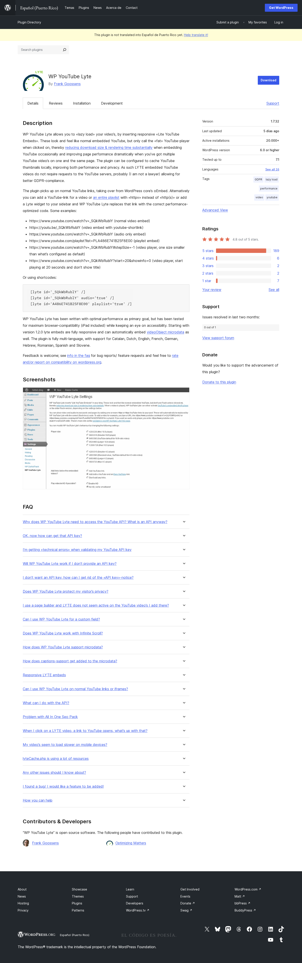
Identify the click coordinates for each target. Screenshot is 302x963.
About (22, 889)
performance (268, 188)
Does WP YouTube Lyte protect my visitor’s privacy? (65, 591)
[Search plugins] (64, 49)
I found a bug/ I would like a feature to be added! (63, 786)
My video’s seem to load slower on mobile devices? (65, 745)
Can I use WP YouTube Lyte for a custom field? (61, 619)
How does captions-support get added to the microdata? (70, 661)
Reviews (56, 103)
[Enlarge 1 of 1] (183, 393)
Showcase (79, 889)
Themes (78, 896)
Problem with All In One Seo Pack (50, 717)
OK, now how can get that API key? (52, 536)
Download (268, 80)
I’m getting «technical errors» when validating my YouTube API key (77, 550)
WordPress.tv (137, 910)
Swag (186, 910)
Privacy (23, 910)
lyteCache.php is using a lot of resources (56, 759)
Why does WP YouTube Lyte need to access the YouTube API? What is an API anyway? (95, 522)
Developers (134, 903)
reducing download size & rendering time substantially (109, 147)
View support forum (218, 338)
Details (32, 103)
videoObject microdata (165, 332)
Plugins (77, 903)
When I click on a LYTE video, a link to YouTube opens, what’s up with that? (85, 731)
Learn (130, 889)
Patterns (78, 910)
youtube (272, 197)
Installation (82, 103)
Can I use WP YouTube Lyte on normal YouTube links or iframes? (75, 689)
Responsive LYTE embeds (44, 675)
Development (112, 103)
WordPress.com (248, 889)
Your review (211, 289)
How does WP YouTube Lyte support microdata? (63, 647)
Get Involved (189, 889)
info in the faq (78, 355)
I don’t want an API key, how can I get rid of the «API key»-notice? (78, 577)
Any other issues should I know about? (54, 772)
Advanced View (215, 210)
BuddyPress (245, 910)
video (259, 197)
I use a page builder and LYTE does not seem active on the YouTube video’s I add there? (96, 605)
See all (274, 289)
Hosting (23, 903)
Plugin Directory (29, 22)
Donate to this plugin (219, 382)
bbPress (242, 903)
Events (185, 896)
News (22, 896)
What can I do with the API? (46, 703)
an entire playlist (106, 197)
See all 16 (272, 169)
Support (272, 103)
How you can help (37, 800)
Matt (240, 896)
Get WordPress (281, 8)
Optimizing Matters (130, 843)
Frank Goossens (67, 84)
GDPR (258, 179)
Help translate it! (196, 35)
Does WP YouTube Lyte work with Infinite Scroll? (63, 633)
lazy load (271, 179)
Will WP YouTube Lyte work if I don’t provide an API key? (70, 564)
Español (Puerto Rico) (74, 935)
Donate (187, 903)
